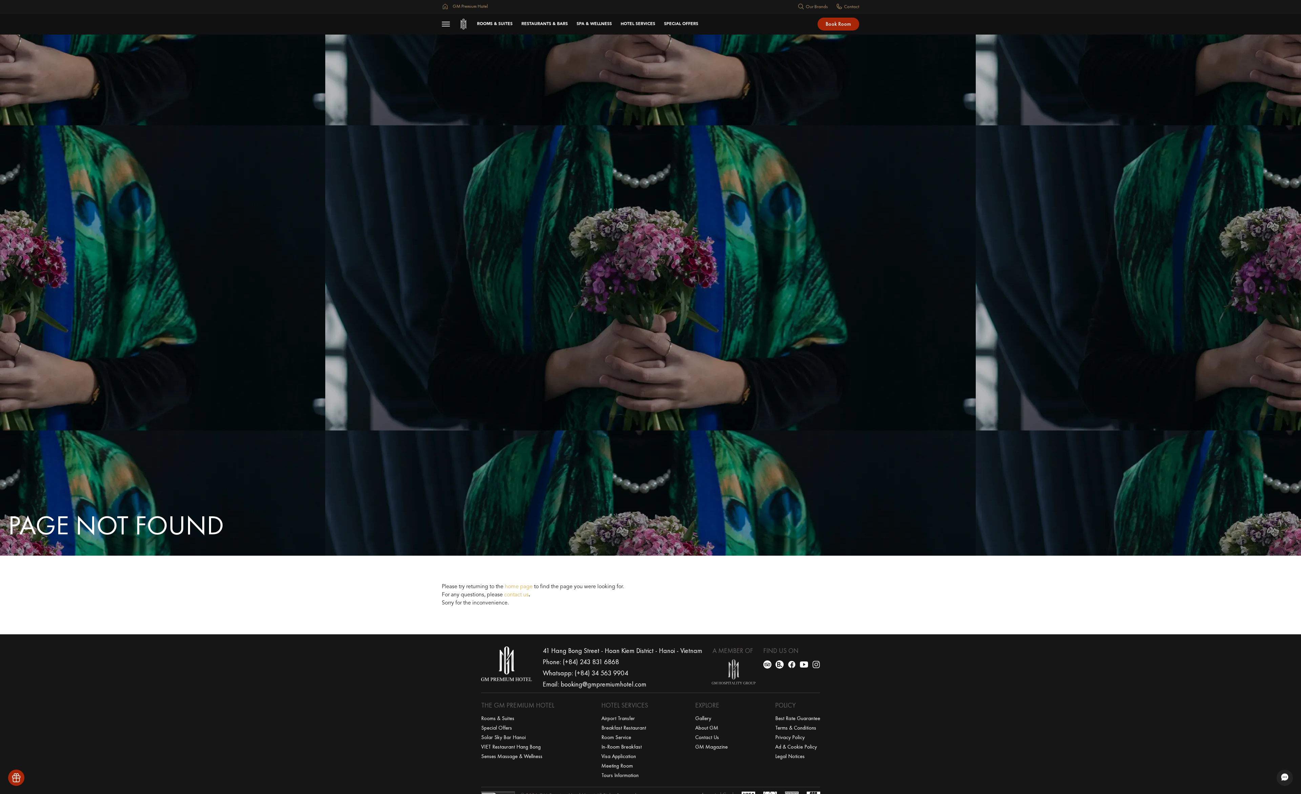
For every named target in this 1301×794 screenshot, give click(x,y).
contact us (516, 595)
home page (519, 587)
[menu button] (446, 24)
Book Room (838, 23)
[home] (463, 24)
